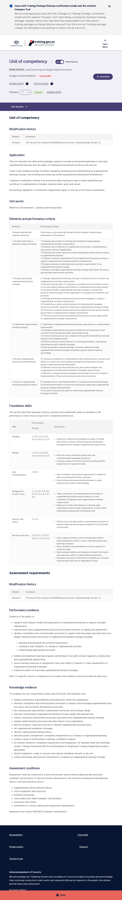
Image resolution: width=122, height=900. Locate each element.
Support (83, 846)
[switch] (59, 62)
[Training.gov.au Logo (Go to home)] (40, 43)
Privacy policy (16, 846)
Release (13, 92)
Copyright (83, 835)
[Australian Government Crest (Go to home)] (17, 43)
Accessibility (16, 835)
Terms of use (16, 858)
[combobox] (25, 92)
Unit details (19, 107)
